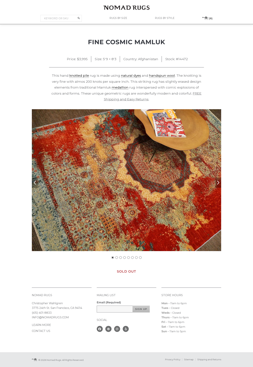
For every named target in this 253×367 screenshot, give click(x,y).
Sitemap (189, 359)
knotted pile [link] (79, 75)
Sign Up (141, 309)
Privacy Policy (172, 359)
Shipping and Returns (209, 359)
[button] (79, 18)
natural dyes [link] (131, 75)
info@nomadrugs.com (50, 317)
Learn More (41, 325)
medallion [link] (120, 87)
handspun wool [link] (162, 75)
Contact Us (41, 331)
